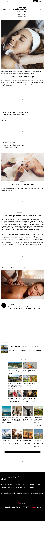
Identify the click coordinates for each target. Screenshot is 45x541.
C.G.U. (23, 484)
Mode (2, 3)
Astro (28, 3)
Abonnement (4, 484)
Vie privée (32, 484)
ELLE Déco (24, 3)
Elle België (3, 487)
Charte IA (32, 487)
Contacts (17, 484)
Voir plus (22, 451)
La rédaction (23, 14)
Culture (11, 3)
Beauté (6, 3)
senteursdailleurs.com (24, 267)
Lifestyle (22, 360)
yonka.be (19, 212)
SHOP (35, 1)
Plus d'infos (17, 494)
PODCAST (33, 3)
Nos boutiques (11, 487)
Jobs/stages (11, 484)
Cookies (38, 484)
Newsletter (41, 1)
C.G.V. (23, 487)
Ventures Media (18, 487)
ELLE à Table (17, 3)
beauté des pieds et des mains (26, 82)
